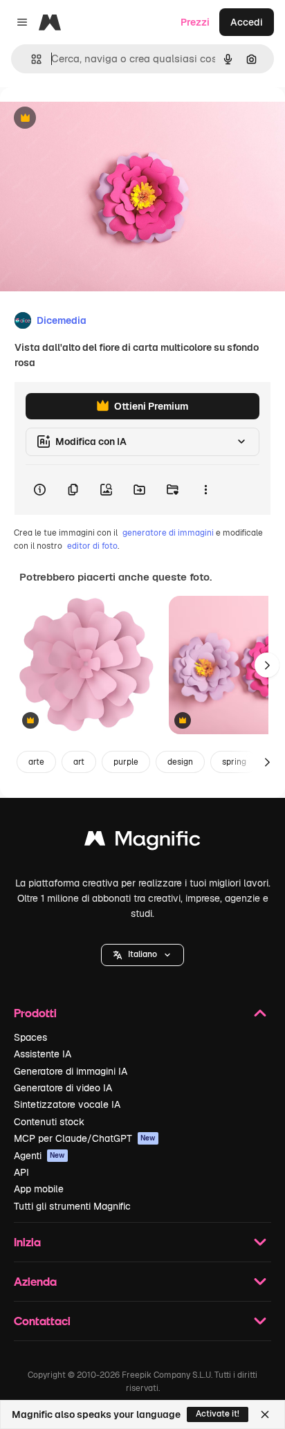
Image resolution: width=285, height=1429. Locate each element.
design (180, 761)
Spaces (30, 1037)
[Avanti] (267, 665)
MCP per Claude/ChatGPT (85, 1138)
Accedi (246, 22)
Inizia (27, 1242)
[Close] (265, 1414)
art (78, 761)
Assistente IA (42, 1054)
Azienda (35, 1281)
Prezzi (195, 22)
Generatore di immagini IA (70, 1071)
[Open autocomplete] (31, 59)
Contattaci (42, 1320)
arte (36, 761)
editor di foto (92, 546)
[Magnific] (142, 842)
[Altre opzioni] (205, 490)
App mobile (39, 1189)
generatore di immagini (168, 532)
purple (125, 761)
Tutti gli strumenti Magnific (72, 1206)
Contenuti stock (49, 1122)
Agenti (39, 1155)
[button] (142, 955)
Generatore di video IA (63, 1088)
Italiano (142, 954)
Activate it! (217, 1413)
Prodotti (35, 1012)
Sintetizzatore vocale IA (67, 1104)
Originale (91, 118)
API (21, 1172)
